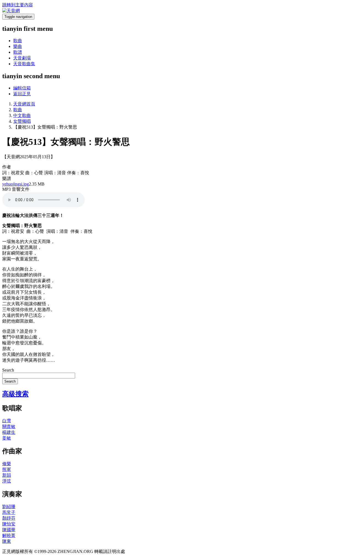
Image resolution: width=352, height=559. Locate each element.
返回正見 (22, 93)
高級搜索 (15, 393)
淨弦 (6, 481)
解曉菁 (8, 535)
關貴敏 (8, 426)
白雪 (6, 420)
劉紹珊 (8, 506)
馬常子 (8, 512)
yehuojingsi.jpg (15, 184)
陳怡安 (8, 524)
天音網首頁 (24, 104)
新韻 (6, 475)
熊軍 (6, 469)
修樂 (6, 463)
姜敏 (6, 438)
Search (8, 370)
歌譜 (17, 52)
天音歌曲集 (24, 63)
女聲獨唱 (22, 121)
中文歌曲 (22, 115)
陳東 (6, 541)
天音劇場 (22, 58)
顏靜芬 (8, 518)
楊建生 (8, 432)
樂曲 (17, 46)
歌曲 (17, 40)
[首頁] (11, 10)
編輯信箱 (22, 88)
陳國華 (8, 529)
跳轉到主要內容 (17, 4)
